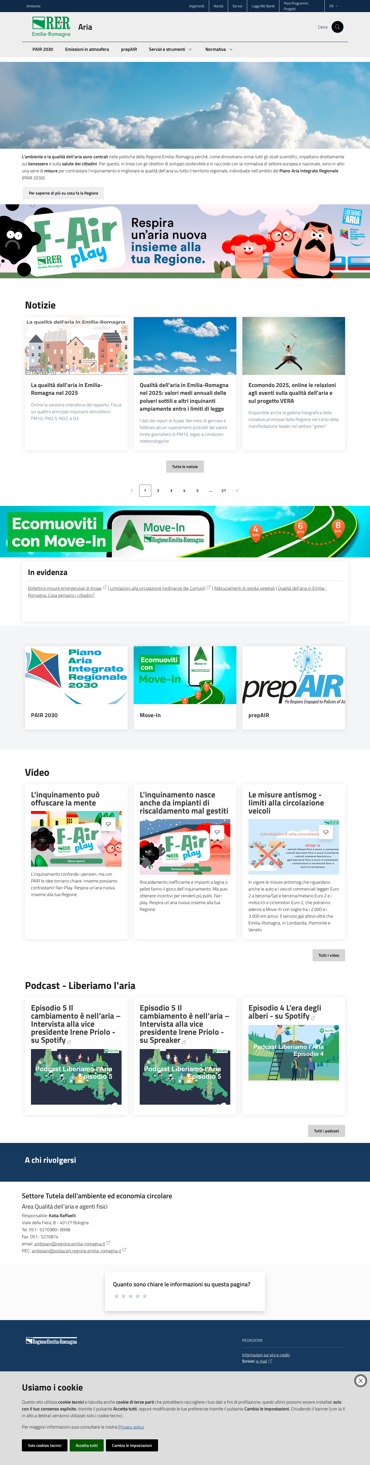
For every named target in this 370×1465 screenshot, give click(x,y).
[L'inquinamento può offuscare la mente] (76, 839)
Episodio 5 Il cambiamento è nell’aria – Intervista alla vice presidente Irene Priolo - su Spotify (76, 1024)
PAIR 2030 (44, 715)
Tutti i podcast (326, 1131)
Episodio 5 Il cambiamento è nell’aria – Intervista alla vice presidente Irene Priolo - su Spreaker (185, 1024)
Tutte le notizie (185, 467)
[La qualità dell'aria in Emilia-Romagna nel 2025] (76, 346)
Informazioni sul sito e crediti (266, 1355)
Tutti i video (329, 955)
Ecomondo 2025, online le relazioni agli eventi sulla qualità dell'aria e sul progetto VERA (292, 393)
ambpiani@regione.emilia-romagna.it (69, 1243)
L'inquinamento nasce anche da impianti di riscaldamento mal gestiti (184, 802)
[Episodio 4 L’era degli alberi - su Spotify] (293, 1053)
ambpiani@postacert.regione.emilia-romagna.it (76, 1250)
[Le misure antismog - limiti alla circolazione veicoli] (293, 847)
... (213, 491)
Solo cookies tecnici (44, 1445)
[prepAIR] (293, 675)
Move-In (150, 715)
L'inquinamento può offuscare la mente (65, 798)
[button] (337, 27)
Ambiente (33, 6)
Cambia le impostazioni (132, 1445)
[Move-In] (185, 675)
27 (225, 491)
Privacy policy (131, 1426)
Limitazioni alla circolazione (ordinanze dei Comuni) (157, 588)
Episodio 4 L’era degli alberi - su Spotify (284, 1012)
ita (331, 6)
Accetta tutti (87, 1445)
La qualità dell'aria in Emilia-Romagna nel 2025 (66, 389)
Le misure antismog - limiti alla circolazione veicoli (286, 802)
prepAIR (258, 715)
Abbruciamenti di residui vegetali (244, 588)
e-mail (261, 1361)
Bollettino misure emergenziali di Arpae (64, 588)
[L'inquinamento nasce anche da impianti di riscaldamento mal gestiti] (185, 847)
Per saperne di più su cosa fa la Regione (63, 193)
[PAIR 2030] (76, 675)
